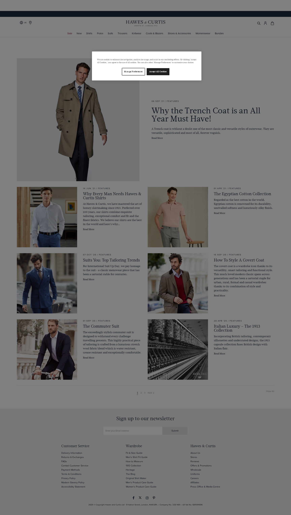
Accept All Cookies (158, 72)
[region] (146, 65)
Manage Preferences (133, 72)
